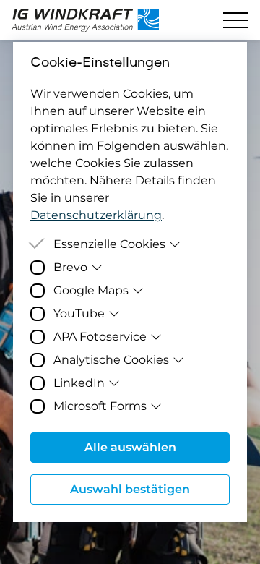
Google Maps (91, 290)
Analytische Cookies (111, 360)
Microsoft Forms (100, 406)
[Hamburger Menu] (235, 20)
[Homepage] (92, 20)
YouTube (79, 313)
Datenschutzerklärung (96, 215)
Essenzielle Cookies (109, 244)
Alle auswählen (130, 447)
